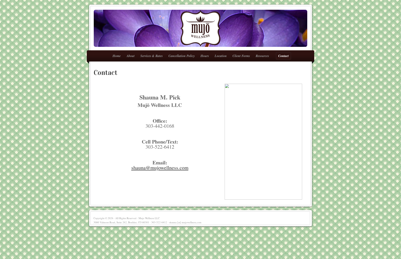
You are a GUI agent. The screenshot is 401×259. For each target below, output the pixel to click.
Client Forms (241, 56)
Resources (261, 56)
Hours (204, 56)
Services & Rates (151, 56)
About (130, 56)
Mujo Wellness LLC (200, 28)
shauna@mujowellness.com (159, 167)
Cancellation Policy (181, 56)
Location (221, 56)
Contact (283, 56)
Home (117, 56)
